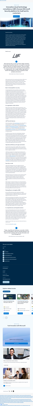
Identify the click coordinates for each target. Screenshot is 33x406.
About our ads (28, 405)
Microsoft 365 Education (12, 397)
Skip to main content (3, 0)
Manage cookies (16, 405)
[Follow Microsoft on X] (9, 391)
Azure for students (8, 398)
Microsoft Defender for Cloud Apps (10, 129)
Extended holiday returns (10, 396)
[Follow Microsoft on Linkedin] (13, 391)
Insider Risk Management (14, 127)
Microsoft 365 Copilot (28, 399)
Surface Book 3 (2, 395)
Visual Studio (21, 401)
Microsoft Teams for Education (4, 397)
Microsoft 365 (15, 395)
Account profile (24, 395)
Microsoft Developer (7, 400)
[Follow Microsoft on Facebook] (11, 391)
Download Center (28, 395)
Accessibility (18, 402)
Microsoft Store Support (3, 396)
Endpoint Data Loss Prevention (14, 126)
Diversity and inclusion (13, 402)
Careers (24, 401)
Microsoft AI (1, 399)
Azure (9, 399)
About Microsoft (28, 401)
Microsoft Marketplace (3, 401)
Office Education (17, 397)
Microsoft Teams (2, 400)
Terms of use (21, 405)
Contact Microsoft (9, 405)
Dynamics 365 (12, 399)
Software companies (16, 401)
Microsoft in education (23, 396)
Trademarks (24, 405)
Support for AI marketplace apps (19, 400)
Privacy (13, 405)
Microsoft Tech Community (28, 400)
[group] (9, 304)
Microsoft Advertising (22, 399)
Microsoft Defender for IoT (22, 129)
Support (19, 396)
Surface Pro (6, 395)
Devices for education (30, 396)
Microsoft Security (16, 123)
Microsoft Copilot (10, 395)
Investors (8, 402)
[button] (16, 16)
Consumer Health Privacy (3, 405)
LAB (12, 224)
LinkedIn (15, 224)
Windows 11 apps (19, 395)
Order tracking (16, 396)
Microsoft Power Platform (9, 401)
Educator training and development (25, 397)
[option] (6, 291)
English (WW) (2, 403)
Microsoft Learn (13, 400)
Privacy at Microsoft (4, 402)
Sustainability (22, 402)
